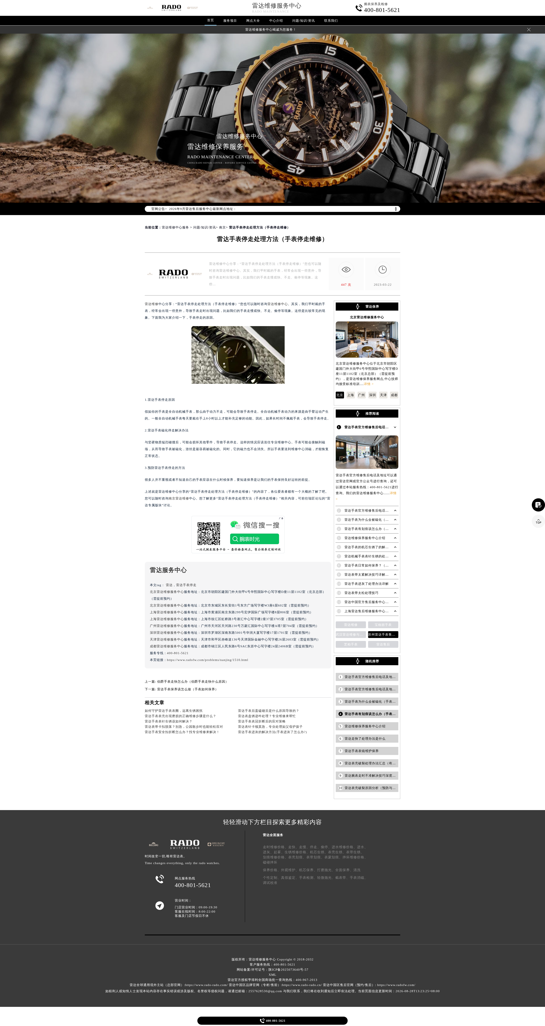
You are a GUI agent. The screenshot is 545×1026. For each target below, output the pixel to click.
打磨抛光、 (326, 870)
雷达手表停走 (186, 585)
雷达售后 (383, 644)
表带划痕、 (315, 857)
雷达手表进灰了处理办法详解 (366, 583)
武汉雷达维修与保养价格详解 (351, 634)
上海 (350, 395)
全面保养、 (344, 870)
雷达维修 (151, 304)
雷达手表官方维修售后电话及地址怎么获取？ (378, 510)
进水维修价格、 (344, 847)
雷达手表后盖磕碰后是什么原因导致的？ (268, 710)
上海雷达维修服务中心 (167, 612)
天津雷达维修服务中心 (167, 639)
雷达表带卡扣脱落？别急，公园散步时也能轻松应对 (184, 726)
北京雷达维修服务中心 (167, 592)
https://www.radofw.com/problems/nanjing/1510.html (207, 660)
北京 (339, 395)
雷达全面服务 (273, 835)
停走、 (315, 847)
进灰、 (268, 852)
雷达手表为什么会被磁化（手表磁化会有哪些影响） (383, 519)
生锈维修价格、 (297, 852)
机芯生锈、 (319, 852)
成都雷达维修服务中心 (167, 646)
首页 (210, 20)
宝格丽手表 (383, 624)
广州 (361, 395)
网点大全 (253, 20)
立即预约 (272, 519)
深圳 (372, 395)
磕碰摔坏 (270, 862)
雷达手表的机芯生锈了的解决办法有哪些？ (376, 547)
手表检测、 (308, 877)
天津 (383, 395)
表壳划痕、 (297, 857)
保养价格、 (272, 870)
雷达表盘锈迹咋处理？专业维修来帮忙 (267, 716)
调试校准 (270, 883)
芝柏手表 (351, 644)
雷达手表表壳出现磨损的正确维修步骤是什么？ (180, 716)
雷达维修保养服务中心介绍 (364, 538)
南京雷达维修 (179, 498)
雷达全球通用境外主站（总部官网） (157, 985)
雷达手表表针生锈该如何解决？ (168, 721)
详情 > (369, 384)
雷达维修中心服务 (175, 227)
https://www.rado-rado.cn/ (302, 985)
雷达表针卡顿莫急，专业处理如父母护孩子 (270, 726)
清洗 (357, 870)
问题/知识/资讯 (303, 20)
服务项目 (230, 20)
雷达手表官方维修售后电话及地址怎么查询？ (378, 427)
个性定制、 (272, 877)
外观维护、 (290, 870)
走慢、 (304, 847)
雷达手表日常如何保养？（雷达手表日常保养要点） (383, 565)
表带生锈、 (355, 852)
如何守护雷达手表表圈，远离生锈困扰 (174, 710)
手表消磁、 (359, 877)
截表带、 (342, 877)
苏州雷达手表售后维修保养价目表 (383, 634)
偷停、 (326, 847)
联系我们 (331, 20)
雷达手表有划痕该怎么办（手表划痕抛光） (376, 529)
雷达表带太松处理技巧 (361, 593)
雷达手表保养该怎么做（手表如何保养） (187, 689)
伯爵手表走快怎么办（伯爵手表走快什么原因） (193, 681)
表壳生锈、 (337, 852)
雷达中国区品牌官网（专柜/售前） (255, 985)
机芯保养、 (308, 870)
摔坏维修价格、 (355, 857)
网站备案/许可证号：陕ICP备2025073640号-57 (272, 969)
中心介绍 (276, 20)
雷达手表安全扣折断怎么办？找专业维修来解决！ (182, 732)
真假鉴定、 (290, 877)
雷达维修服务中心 (276, 5)
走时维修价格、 (275, 847)
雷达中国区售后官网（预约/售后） (349, 985)
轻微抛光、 (326, 877)
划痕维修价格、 (275, 857)
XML (272, 974)
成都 (394, 395)
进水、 (362, 847)
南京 (222, 227)
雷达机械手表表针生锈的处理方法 (370, 556)
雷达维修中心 (277, 304)
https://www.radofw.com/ (396, 985)
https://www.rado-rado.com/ (206, 985)
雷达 (169, 585)
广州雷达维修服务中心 (167, 626)
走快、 (293, 847)
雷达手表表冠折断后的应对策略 (262, 721)
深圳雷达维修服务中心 (167, 632)
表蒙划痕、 (333, 857)
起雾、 (279, 852)
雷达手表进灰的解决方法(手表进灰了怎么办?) (272, 732)
